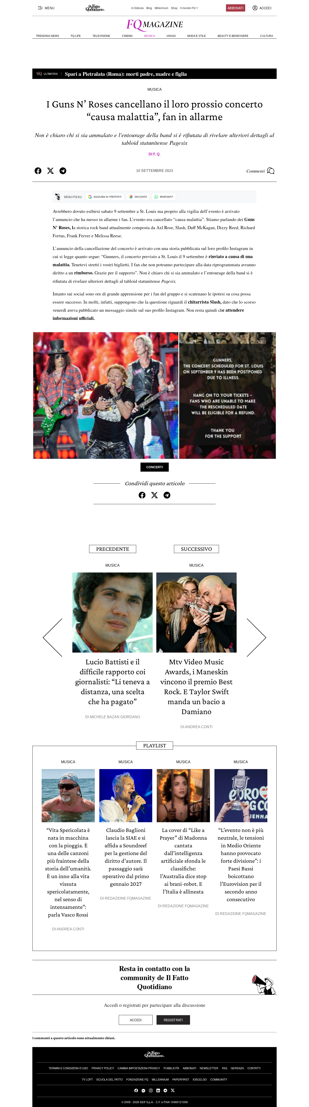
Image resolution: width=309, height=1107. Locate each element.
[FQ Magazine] (154, 24)
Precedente (112, 549)
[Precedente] (52, 638)
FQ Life (76, 36)
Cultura (266, 36)
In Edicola (137, 8)
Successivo (196, 549)
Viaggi (171, 36)
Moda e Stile (196, 36)
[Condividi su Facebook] (38, 170)
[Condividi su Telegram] (62, 170)
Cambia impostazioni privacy (139, 1068)
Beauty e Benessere (233, 36)
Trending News (47, 36)
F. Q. (156, 154)
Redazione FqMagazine (128, 898)
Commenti (255, 171)
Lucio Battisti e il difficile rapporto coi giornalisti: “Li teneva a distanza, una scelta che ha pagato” (112, 681)
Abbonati (235, 8)
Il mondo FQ (187, 8)
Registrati (173, 1020)
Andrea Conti (198, 727)
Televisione (101, 36)
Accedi (136, 1020)
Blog (149, 8)
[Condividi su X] (50, 170)
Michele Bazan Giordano (115, 717)
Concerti (154, 467)
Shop (174, 8)
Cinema (127, 36)
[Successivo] (257, 638)
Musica (149, 36)
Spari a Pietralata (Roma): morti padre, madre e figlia (126, 74)
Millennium (161, 8)
